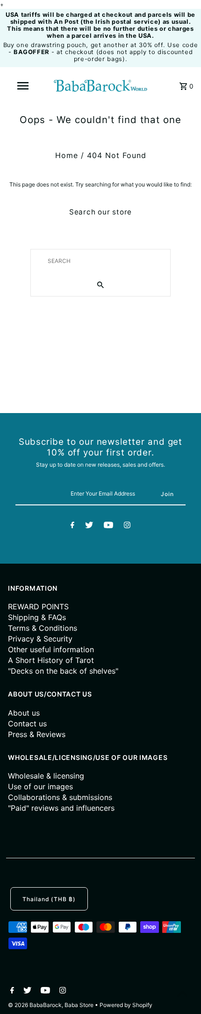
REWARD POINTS (38, 606)
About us (24, 712)
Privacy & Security (40, 638)
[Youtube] (108, 526)
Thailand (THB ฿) (49, 899)
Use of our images (40, 786)
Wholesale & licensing (46, 775)
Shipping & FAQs (37, 617)
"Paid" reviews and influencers (61, 808)
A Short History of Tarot (51, 660)
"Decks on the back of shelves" (63, 671)
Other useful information (51, 649)
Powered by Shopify (126, 1004)
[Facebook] (72, 526)
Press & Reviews (36, 734)
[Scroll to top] (182, 995)
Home (66, 155)
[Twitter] (89, 526)
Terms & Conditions (42, 628)
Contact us (27, 723)
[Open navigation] (25, 85)
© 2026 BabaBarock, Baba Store (51, 1004)
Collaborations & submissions (60, 797)
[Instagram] (127, 526)
